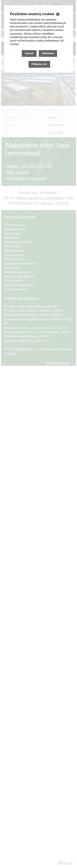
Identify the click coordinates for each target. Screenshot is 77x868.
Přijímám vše (39, 64)
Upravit (29, 53)
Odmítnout (48, 53)
